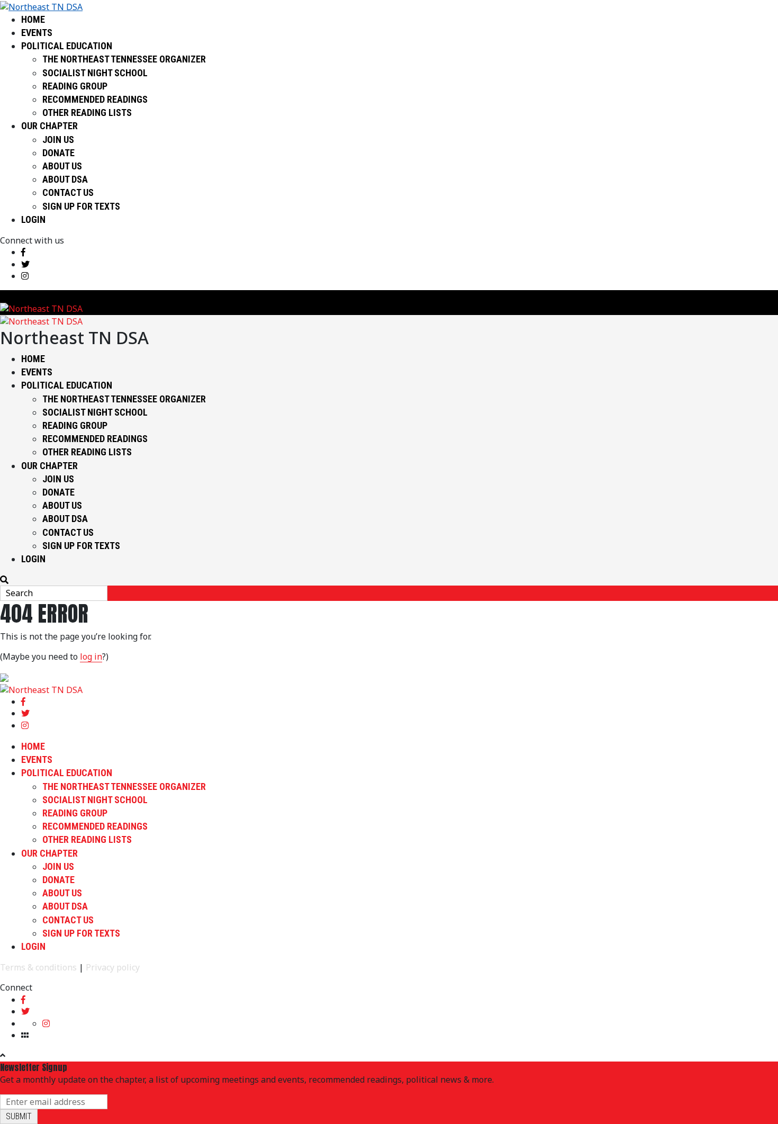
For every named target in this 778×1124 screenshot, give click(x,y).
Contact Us (68, 192)
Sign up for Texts (81, 206)
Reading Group (74, 86)
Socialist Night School (95, 72)
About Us (62, 166)
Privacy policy (113, 967)
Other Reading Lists (87, 112)
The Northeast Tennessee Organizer (124, 59)
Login (33, 219)
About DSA (65, 179)
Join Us (58, 139)
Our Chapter (49, 125)
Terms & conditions (38, 967)
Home (33, 19)
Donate (58, 152)
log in (91, 656)
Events (36, 32)
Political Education (66, 45)
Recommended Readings (95, 99)
